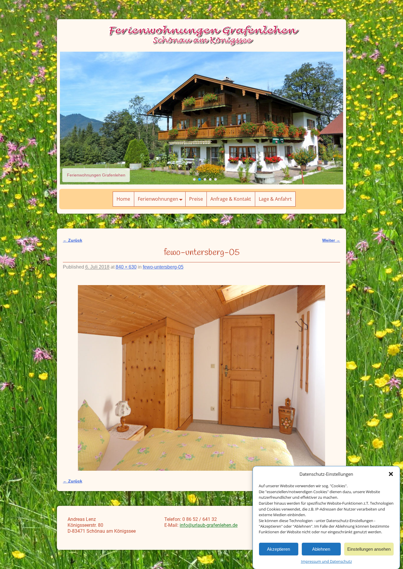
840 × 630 (126, 266)
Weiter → (331, 240)
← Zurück (72, 240)
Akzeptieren (278, 548)
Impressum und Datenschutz (326, 561)
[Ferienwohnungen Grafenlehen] (194, 179)
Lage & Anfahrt (275, 199)
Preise (196, 199)
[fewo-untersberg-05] (201, 378)
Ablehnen (321, 548)
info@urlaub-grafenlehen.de (208, 525)
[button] (391, 474)
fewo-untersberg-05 (163, 266)
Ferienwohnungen (158, 199)
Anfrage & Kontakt (230, 199)
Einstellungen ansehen (369, 548)
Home (123, 199)
